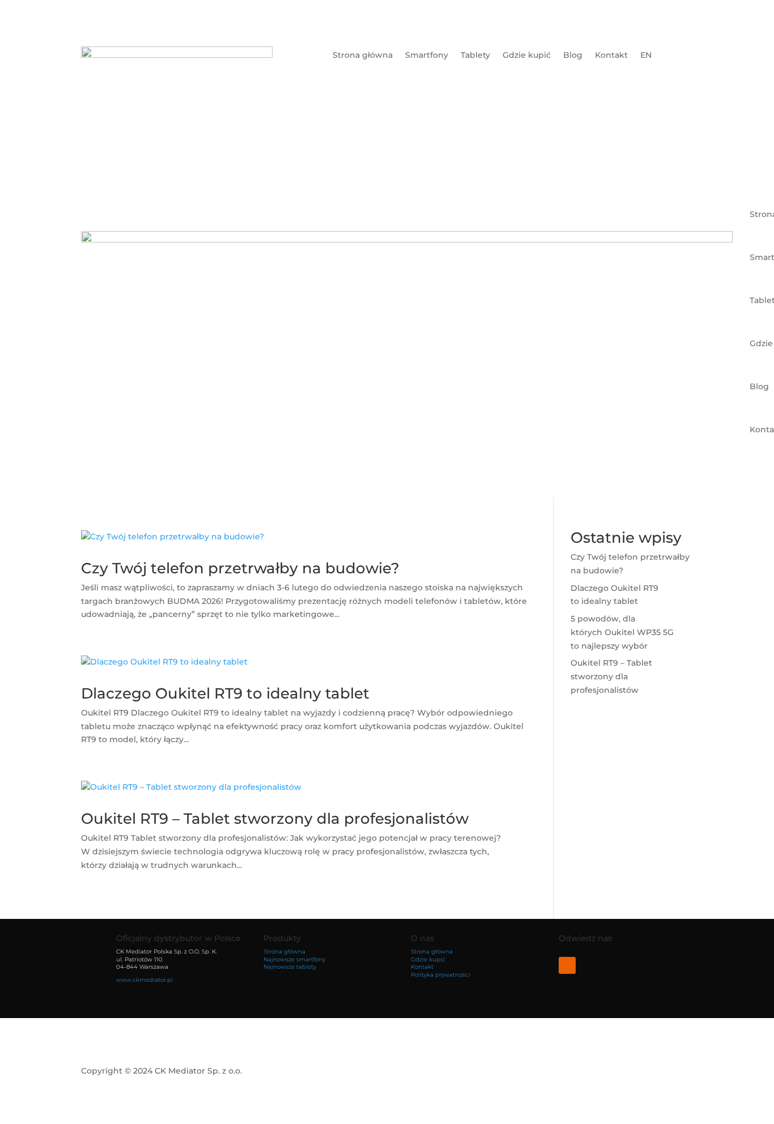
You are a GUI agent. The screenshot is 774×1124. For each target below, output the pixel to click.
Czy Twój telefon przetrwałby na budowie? (240, 568)
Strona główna (363, 55)
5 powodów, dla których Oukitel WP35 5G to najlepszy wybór (622, 632)
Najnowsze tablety (289, 967)
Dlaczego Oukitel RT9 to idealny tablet (225, 693)
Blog (572, 55)
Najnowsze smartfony (294, 959)
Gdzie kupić (527, 55)
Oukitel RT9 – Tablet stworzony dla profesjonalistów (275, 819)
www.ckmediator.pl (144, 980)
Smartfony (426, 55)
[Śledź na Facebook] (567, 965)
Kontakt (611, 55)
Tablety (475, 55)
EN (646, 55)
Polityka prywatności (440, 975)
